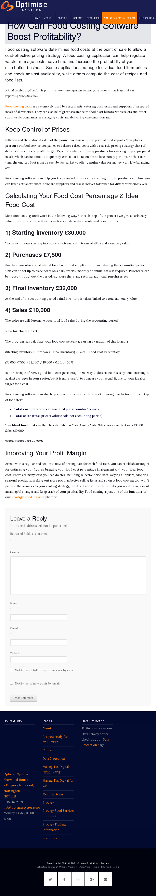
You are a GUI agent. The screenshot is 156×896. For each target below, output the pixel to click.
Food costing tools (18, 106)
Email (14, 631)
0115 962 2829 (147, 18)
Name (14, 606)
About (47, 18)
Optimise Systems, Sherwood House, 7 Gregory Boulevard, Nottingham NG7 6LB (19, 785)
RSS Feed (106, 867)
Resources (93, 18)
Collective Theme (46, 867)
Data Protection (54, 758)
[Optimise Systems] (24, 6)
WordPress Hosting (89, 867)
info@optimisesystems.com (22, 807)
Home (37, 18)
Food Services (34, 497)
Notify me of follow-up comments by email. (45, 670)
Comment (17, 552)
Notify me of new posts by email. (37, 683)
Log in (116, 867)
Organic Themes (68, 867)
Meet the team (53, 794)
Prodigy (62, 18)
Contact (78, 18)
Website (15, 653)
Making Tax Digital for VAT (119, 18)
